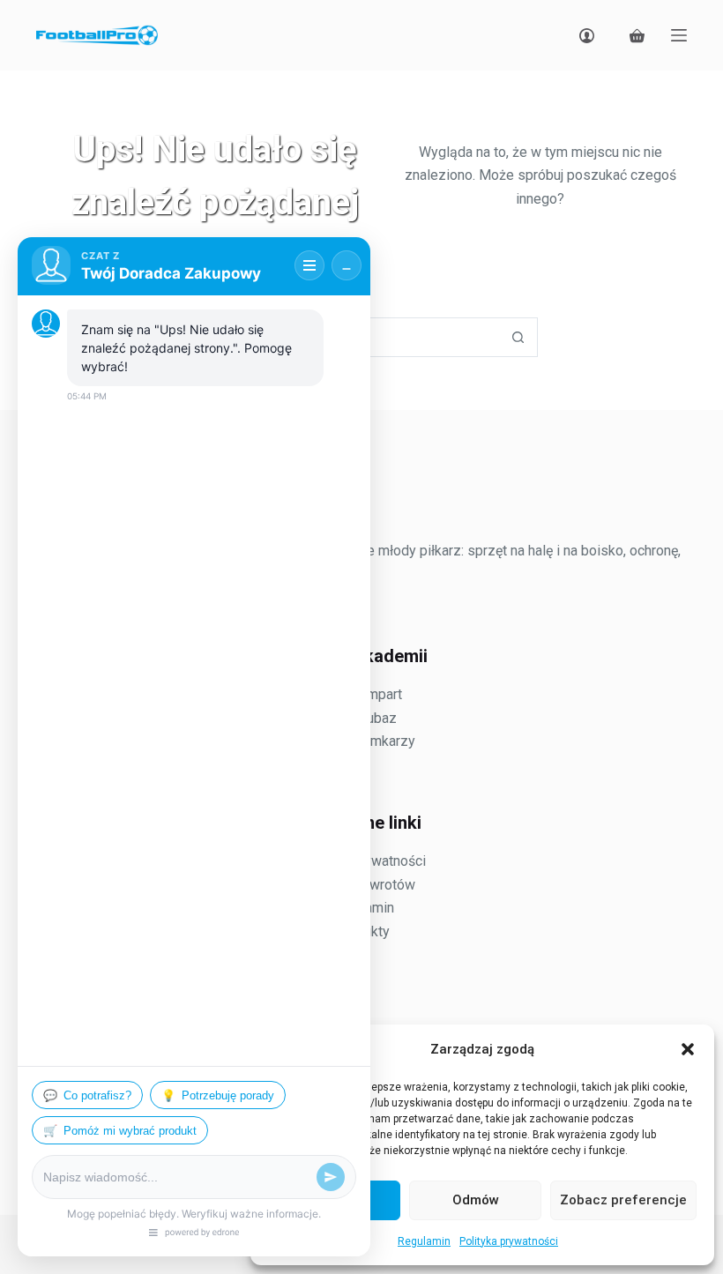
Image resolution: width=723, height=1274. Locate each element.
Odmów (475, 1200)
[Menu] (679, 35)
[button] (688, 1049)
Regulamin (424, 1241)
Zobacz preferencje (623, 1200)
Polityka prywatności (508, 1241)
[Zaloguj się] (586, 35)
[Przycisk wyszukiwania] (518, 337)
